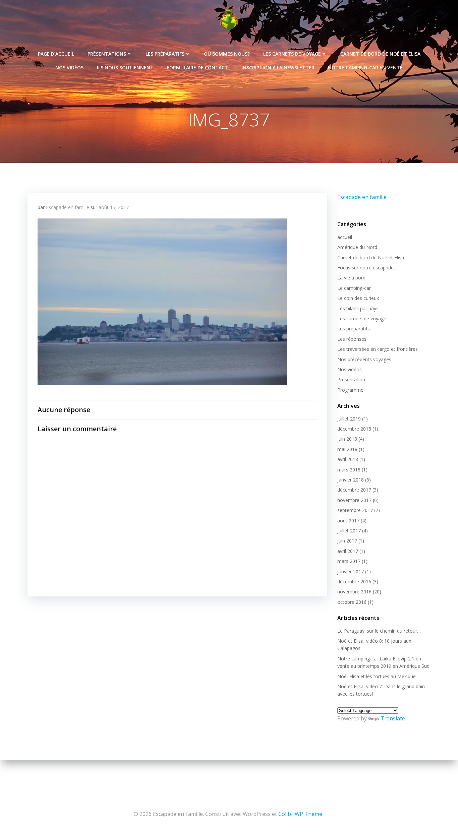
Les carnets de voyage (292, 54)
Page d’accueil (56, 54)
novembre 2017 (354, 500)
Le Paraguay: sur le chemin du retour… (379, 631)
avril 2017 (347, 551)
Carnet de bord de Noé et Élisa (380, 54)
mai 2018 (347, 449)
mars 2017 (348, 561)
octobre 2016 (351, 602)
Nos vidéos (69, 67)
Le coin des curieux (358, 298)
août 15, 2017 (114, 207)
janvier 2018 (350, 479)
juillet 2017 (349, 530)
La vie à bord (351, 277)
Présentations (107, 54)
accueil (344, 237)
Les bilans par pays (358, 308)
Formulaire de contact (197, 67)
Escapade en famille (67, 207)
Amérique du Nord (357, 247)
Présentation (351, 379)
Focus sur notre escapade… (367, 267)
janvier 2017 (350, 571)
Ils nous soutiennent (125, 67)
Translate (393, 718)
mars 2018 (348, 469)
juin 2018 (347, 439)
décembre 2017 (354, 490)
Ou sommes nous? (227, 54)
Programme (350, 390)
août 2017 (348, 520)
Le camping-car (354, 288)
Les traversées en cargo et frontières (377, 349)
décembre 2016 (354, 581)
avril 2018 (347, 459)
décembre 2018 (354, 429)
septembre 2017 (355, 510)
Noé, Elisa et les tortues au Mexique (376, 676)
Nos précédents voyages (364, 359)
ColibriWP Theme (300, 814)
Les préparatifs (165, 54)
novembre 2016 (354, 591)
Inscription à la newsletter (277, 67)
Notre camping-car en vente (365, 67)
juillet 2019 (349, 418)
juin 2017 (347, 540)
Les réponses (351, 339)
